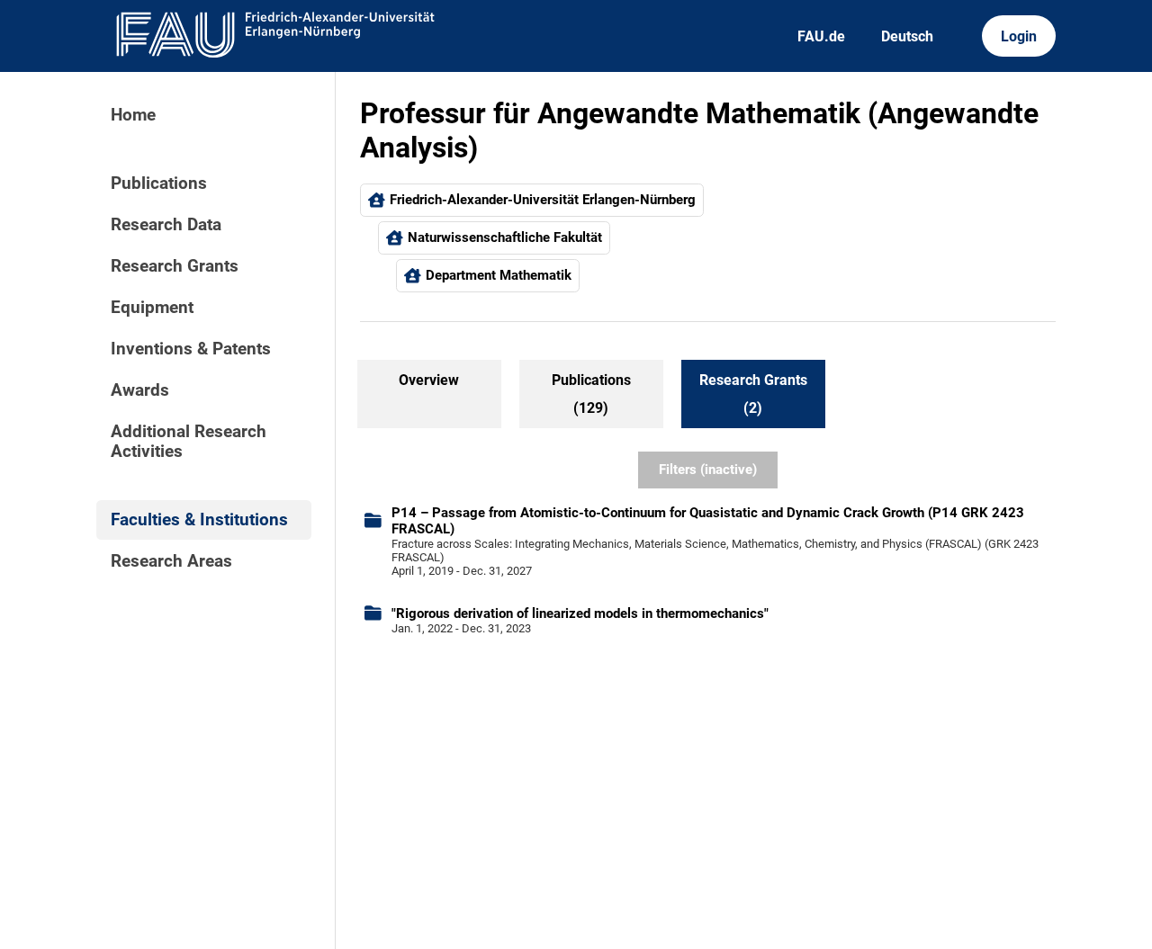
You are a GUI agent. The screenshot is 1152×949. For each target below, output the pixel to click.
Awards (140, 390)
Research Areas (171, 561)
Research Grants (174, 266)
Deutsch (907, 36)
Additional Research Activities (188, 441)
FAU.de (821, 36)
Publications (159, 183)
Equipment (152, 308)
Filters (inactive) (708, 469)
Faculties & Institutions (199, 520)
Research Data (166, 225)
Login (1019, 36)
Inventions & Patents (191, 349)
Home (133, 115)
